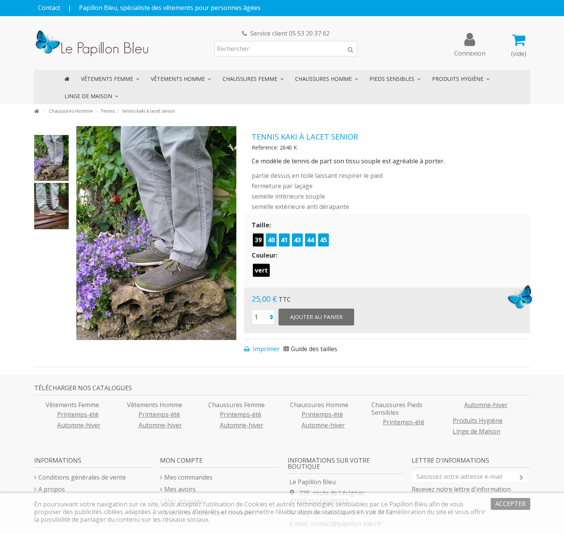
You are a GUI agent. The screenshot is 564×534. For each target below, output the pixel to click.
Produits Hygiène (478, 420)
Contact (49, 7)
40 (271, 240)
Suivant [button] (232, 233)
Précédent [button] (80, 233)
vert (261, 270)
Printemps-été (78, 414)
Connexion (469, 52)
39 (258, 240)
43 (297, 240)
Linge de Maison (476, 431)
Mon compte (181, 460)
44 (310, 240)
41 (284, 240)
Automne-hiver (79, 425)
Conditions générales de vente (82, 477)
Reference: (265, 147)
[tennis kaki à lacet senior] (51, 158)
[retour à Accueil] (36, 111)
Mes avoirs (180, 489)
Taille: (262, 225)
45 (323, 240)
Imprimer (265, 349)
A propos (51, 489)
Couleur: (265, 255)
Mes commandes (188, 477)
